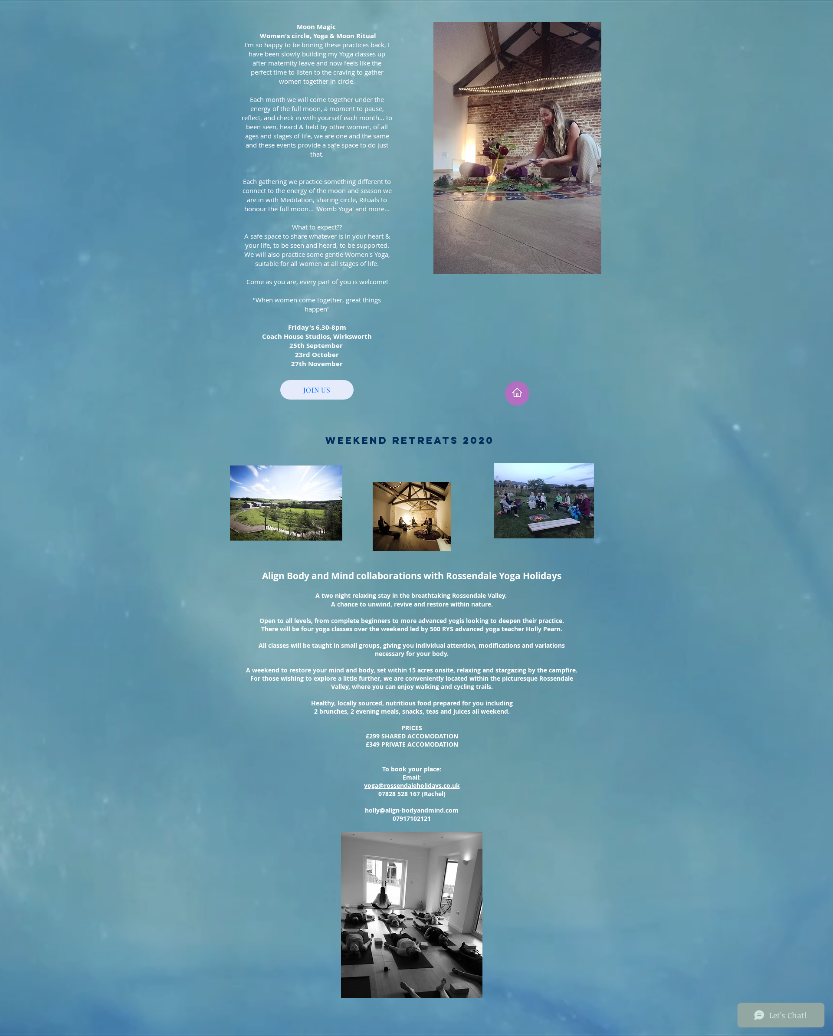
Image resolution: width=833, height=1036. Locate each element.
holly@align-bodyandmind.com (412, 810)
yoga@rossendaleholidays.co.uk (412, 785)
